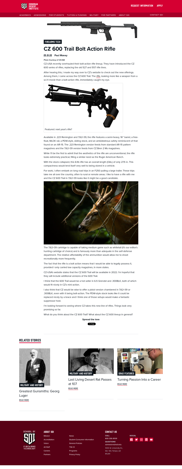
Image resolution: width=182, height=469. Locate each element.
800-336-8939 (111, 438)
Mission (47, 436)
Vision (46, 443)
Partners (47, 454)
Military (94, 15)
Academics (25, 15)
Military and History (31, 384)
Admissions (40, 15)
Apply (160, 5)
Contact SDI (156, 15)
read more (24, 400)
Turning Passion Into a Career (139, 379)
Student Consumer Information (81, 439)
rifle (98, 76)
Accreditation (49, 439)
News (71, 436)
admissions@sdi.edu (113, 444)
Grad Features (126, 373)
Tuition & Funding (77, 15)
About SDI (124, 15)
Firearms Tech (53, 41)
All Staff (47, 447)
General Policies (75, 443)
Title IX (72, 447)
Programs (73, 451)
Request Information (142, 5)
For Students (56, 15)
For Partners (108, 15)
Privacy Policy (74, 454)
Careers (47, 451)
